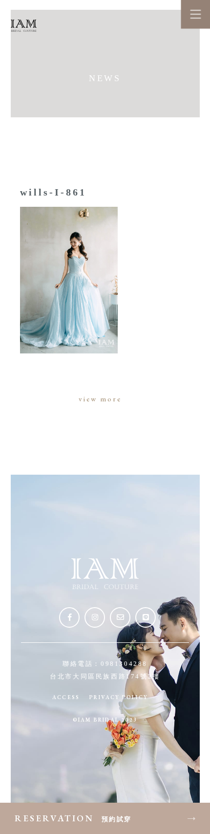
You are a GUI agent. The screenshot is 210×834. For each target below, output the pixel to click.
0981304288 (124, 663)
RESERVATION (73, 818)
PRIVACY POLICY (118, 697)
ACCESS (66, 697)
